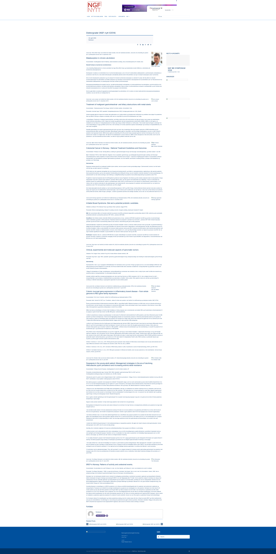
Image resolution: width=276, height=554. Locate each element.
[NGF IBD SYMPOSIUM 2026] (178, 60)
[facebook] (176, 0)
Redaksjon (91, 40)
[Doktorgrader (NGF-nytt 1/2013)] (124, 524)
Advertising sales (142, 551)
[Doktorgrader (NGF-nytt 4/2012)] (151, 524)
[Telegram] (148, 45)
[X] (140, 45)
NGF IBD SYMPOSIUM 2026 (176, 69)
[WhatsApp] (145, 45)
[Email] (150, 45)
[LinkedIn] (143, 45)
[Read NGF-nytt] (94, 1)
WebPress (134, 551)
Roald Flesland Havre (127, 541)
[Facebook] (137, 45)
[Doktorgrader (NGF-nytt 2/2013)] (97, 524)
